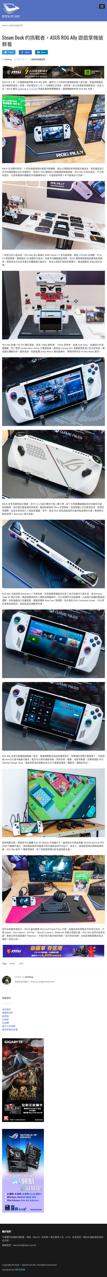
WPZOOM (20, 1269)
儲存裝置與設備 (10, 1029)
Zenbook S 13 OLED (27, 89)
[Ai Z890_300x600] (23, 1170)
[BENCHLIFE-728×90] (53, 951)
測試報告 (6, 1009)
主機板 (5, 1019)
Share (27, 52)
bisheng (8, 59)
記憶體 (5, 1023)
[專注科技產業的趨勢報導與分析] (11, 10)
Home (4, 25)
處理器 (5, 1016)
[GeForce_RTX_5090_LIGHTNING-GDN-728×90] (53, 72)
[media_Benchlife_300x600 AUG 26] (23, 1080)
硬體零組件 (7, 1013)
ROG (21, 964)
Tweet (10, 52)
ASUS (12, 964)
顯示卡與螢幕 (8, 1026)
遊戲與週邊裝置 (38, 59)
